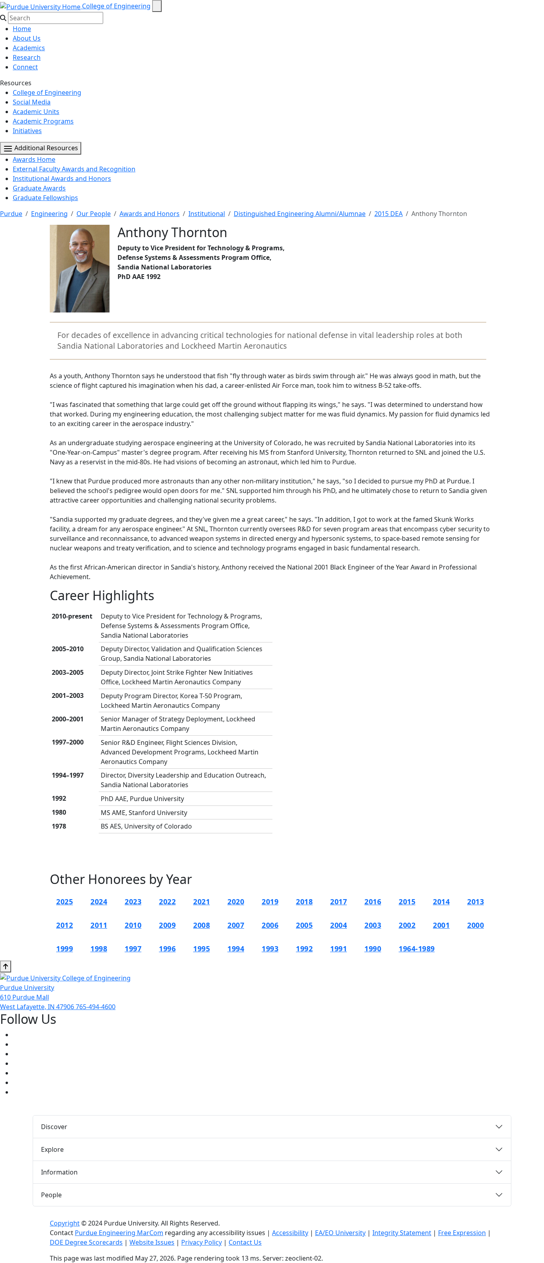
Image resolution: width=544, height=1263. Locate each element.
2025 (64, 901)
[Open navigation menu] (157, 6)
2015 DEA (388, 213)
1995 (201, 948)
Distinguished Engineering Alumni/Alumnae (300, 213)
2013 (475, 901)
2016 (372, 901)
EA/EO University (340, 1232)
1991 (338, 948)
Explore (52, 1149)
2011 (98, 925)
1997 (133, 948)
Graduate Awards (39, 188)
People (51, 1194)
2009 (167, 925)
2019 (270, 901)
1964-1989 (417, 948)
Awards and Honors (149, 213)
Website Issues (151, 1242)
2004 (338, 925)
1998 (98, 948)
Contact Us (245, 1242)
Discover (54, 1126)
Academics (29, 47)
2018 (304, 901)
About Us (27, 38)
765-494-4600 (95, 1006)
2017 (338, 901)
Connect (25, 67)
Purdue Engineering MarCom (119, 1232)
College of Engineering (116, 6)
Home (22, 28)
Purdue (11, 213)
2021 (201, 901)
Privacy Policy (201, 1242)
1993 (270, 948)
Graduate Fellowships (45, 197)
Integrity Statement (401, 1232)
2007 (235, 925)
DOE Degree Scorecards (86, 1242)
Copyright (65, 1223)
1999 (64, 948)
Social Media (32, 102)
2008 (201, 925)
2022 (167, 901)
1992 (304, 948)
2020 (235, 901)
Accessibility (290, 1232)
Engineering (49, 213)
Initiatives (27, 130)
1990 (372, 948)
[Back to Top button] (5, 966)
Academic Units (36, 111)
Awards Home (34, 159)
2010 (133, 925)
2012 (64, 925)
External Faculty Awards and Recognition (74, 169)
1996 (167, 948)
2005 (304, 925)
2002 (407, 925)
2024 (98, 901)
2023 (133, 901)
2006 (270, 925)
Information (59, 1172)
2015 (407, 901)
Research (27, 57)
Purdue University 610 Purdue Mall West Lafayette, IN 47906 (38, 997)
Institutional (206, 213)
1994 (235, 948)
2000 (475, 925)
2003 (372, 925)
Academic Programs (43, 121)
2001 (441, 925)
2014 (441, 901)
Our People (93, 213)
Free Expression (462, 1232)
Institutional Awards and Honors (62, 178)
